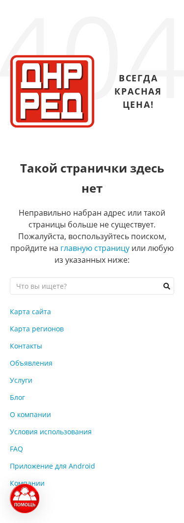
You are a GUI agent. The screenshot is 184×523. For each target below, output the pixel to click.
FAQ (16, 448)
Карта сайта (30, 311)
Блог (17, 397)
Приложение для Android (52, 466)
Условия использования (51, 431)
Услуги (21, 380)
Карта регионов (37, 328)
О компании (30, 414)
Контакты (26, 345)
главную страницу (95, 248)
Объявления (31, 363)
